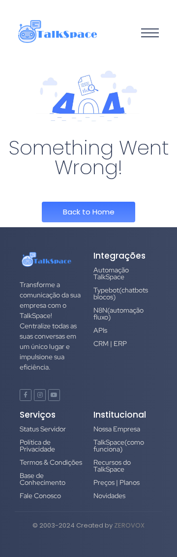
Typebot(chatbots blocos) (120, 293)
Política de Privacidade (37, 445)
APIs (100, 330)
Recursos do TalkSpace (112, 466)
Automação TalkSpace (111, 273)
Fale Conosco (40, 495)
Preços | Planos (116, 482)
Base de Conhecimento (42, 479)
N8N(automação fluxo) (118, 313)
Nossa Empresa (116, 428)
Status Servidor (43, 428)
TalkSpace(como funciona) (118, 445)
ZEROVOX (129, 525)
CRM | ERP (110, 343)
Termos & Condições (51, 462)
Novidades (109, 495)
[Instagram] (40, 395)
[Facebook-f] (25, 395)
